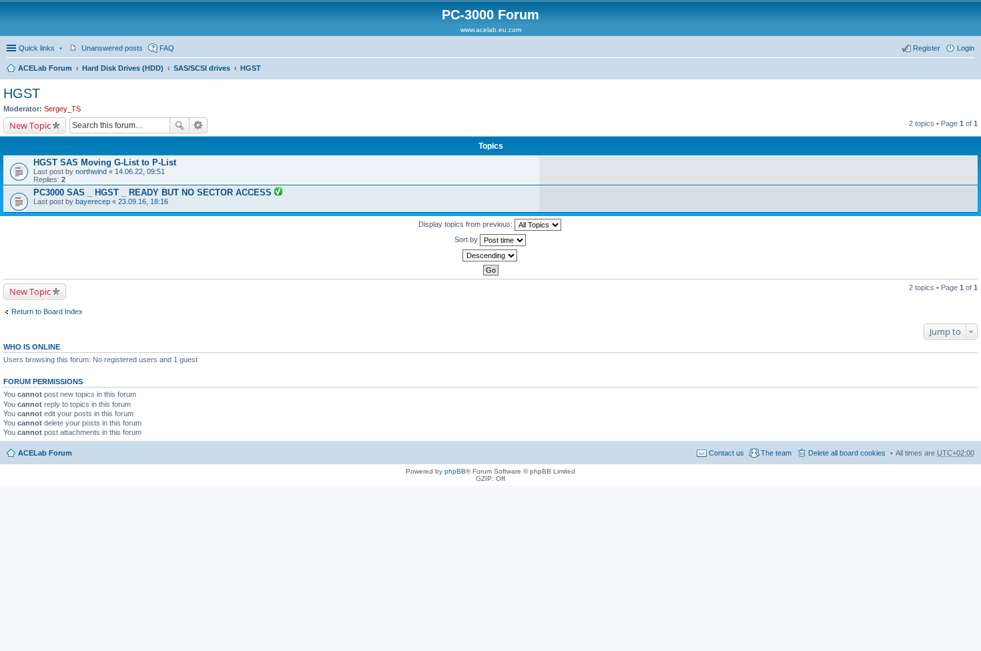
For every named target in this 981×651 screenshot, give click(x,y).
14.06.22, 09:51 (140, 171)
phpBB (455, 471)
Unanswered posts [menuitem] (112, 48)
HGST (250, 68)
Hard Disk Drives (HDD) (123, 68)
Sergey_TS (62, 109)
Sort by (467, 239)
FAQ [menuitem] (166, 48)
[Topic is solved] (278, 193)
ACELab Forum (45, 68)
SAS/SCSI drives (202, 68)
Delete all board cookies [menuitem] (847, 453)
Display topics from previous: (466, 224)
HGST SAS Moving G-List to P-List (104, 162)
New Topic (30, 125)
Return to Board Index (47, 311)
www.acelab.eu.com (490, 29)
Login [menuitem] (965, 48)
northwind (91, 171)
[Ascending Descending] (490, 255)
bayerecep (92, 201)
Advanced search (199, 125)
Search (180, 125)
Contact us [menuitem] (726, 453)
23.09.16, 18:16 (143, 201)
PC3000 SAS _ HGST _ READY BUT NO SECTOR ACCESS (153, 192)
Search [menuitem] (969, 69)
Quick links (37, 48)
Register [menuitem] (926, 48)
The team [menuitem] (776, 453)
